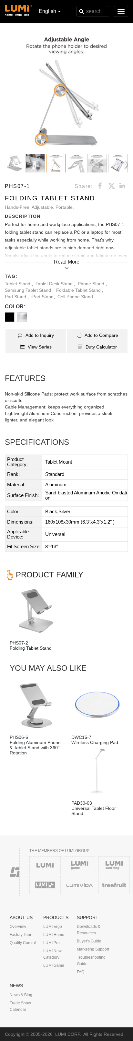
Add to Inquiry (40, 335)
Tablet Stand (18, 283)
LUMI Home (53, 934)
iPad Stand (42, 296)
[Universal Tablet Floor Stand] (97, 771)
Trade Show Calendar (20, 1006)
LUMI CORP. (68, 1034)
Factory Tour (20, 934)
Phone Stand (92, 283)
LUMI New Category (52, 954)
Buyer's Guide (89, 941)
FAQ (80, 972)
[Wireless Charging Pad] (97, 705)
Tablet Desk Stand (55, 283)
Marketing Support (93, 949)
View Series (40, 346)
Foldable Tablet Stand (79, 290)
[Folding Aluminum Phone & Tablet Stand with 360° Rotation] (36, 705)
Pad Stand (16, 296)
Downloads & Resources (88, 929)
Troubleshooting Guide (91, 960)
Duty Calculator (101, 346)
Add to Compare (101, 335)
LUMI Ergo (52, 926)
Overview (18, 926)
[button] (66, 91)
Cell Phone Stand (75, 296)
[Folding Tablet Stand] (36, 611)
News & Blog (21, 995)
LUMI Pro (51, 942)
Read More (66, 262)
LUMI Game (53, 965)
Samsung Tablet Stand (28, 290)
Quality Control (23, 942)
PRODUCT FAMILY (49, 574)
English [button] (48, 11)
